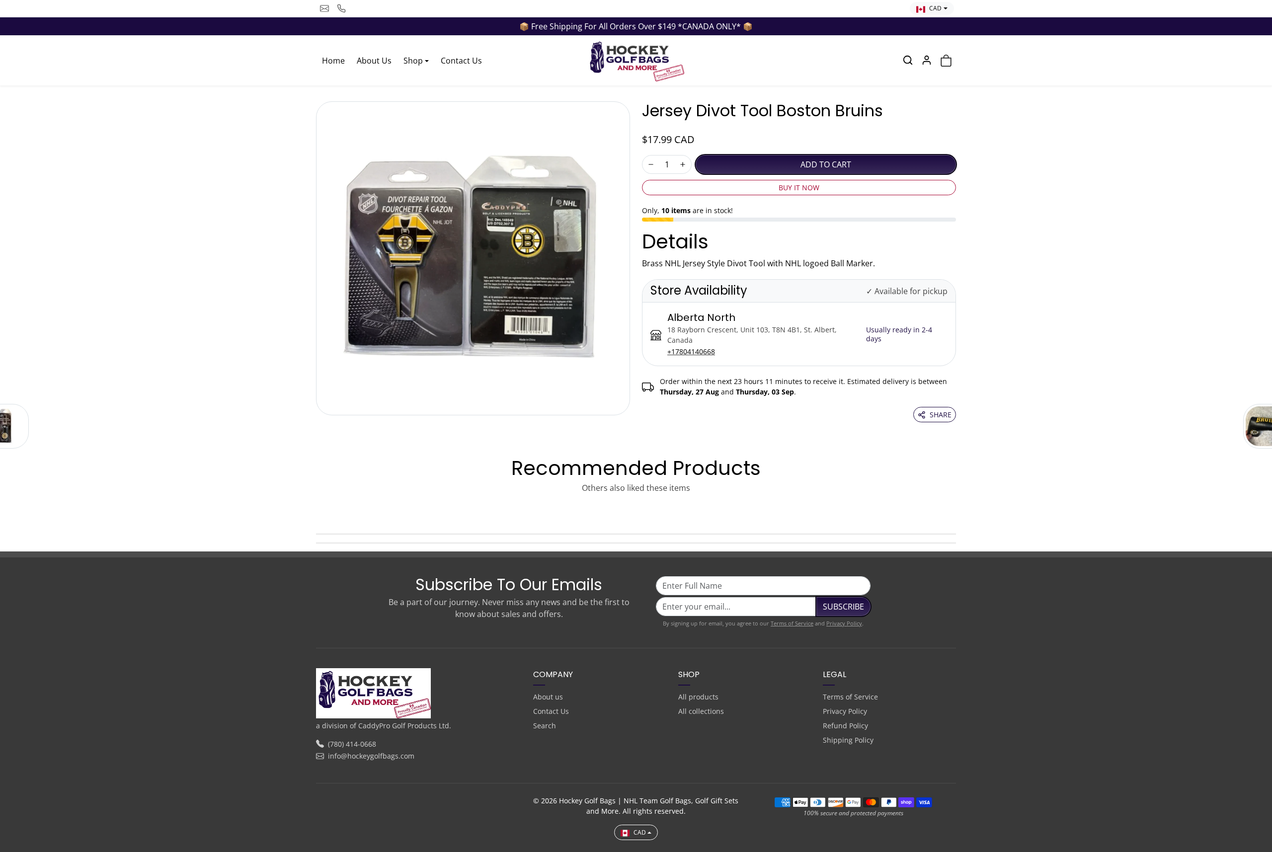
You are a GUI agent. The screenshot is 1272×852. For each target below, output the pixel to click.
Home (333, 60)
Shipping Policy (848, 740)
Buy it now (799, 187)
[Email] (324, 8)
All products (698, 696)
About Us (374, 60)
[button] (907, 60)
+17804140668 (691, 351)
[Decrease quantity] (651, 164)
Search (544, 725)
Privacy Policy (844, 623)
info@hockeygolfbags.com (371, 756)
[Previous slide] (319, 511)
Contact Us (461, 60)
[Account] (926, 60)
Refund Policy (845, 725)
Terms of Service (792, 623)
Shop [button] (413, 60)
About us (548, 696)
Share (941, 414)
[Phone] (341, 8)
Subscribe (843, 606)
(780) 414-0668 (352, 744)
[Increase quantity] (683, 164)
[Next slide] (953, 511)
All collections (701, 711)
